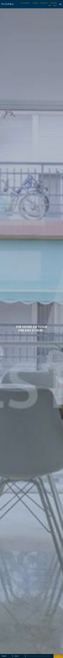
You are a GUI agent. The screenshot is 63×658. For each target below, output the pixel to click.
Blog (50, 5)
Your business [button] (43, 3)
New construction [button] (25, 3)
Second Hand (53, 3)
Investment (35, 3)
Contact (55, 5)
